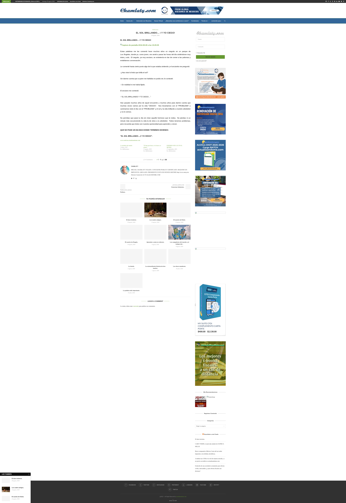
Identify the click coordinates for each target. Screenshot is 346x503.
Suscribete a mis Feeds (211, 434)
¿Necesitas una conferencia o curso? (177, 21)
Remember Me (201, 53)
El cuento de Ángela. (131, 242)
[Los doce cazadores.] (179, 256)
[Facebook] (328, 1)
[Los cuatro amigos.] (155, 210)
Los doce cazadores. (179, 266)
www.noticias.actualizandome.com (130, 140)
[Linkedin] (336, 1)
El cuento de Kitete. (179, 220)
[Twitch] (343, 1)
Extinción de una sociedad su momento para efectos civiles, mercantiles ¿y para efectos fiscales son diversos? (209, 468)
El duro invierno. (131, 220)
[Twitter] (330, 1)
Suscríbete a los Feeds (75, 1)
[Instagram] (332, 1)
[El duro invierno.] (131, 210)
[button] (12, 1)
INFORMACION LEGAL (62, 1)
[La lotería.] (131, 256)
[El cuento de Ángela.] (131, 232)
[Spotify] (341, 1)
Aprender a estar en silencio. (155, 242)
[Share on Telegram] (166, 159)
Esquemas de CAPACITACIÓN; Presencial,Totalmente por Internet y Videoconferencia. (37, 1)
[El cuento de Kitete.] (179, 210)
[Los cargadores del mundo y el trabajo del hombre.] (179, 232)
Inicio (122, 21)
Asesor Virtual (158, 21)
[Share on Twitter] (162, 160)
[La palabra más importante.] (131, 280)
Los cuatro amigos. (155, 220)
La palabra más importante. (131, 290)
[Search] (225, 20)
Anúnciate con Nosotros (143, 21)
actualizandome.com (181, 496)
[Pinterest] (334, 1)
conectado (136, 306)
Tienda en (204, 21)
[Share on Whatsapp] (164, 159)
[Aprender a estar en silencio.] (155, 232)
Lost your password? (201, 61)
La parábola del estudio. (126, 145)
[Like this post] (158, 159)
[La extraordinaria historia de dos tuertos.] (155, 256)
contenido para (216, 21)
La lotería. (131, 266)
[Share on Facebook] (160, 159)
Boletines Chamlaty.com (88, 1)
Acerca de (129, 21)
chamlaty (134, 166)
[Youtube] (339, 1)
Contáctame (195, 21)
